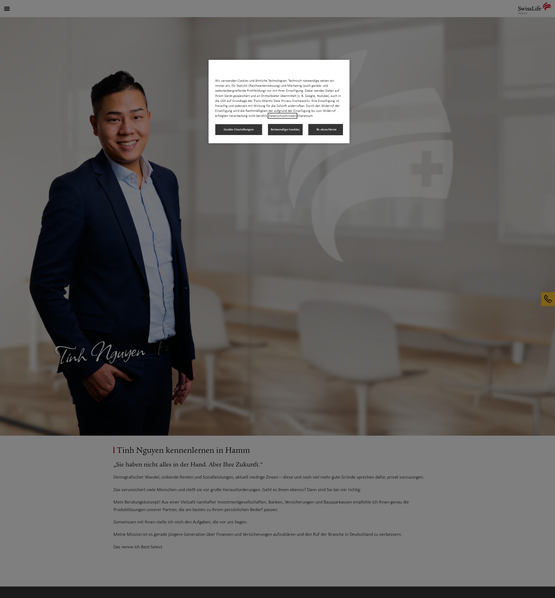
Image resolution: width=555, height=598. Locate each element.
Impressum (305, 116)
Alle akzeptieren (326, 129)
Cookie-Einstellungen (239, 129)
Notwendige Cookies (285, 129)
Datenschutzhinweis (282, 116)
